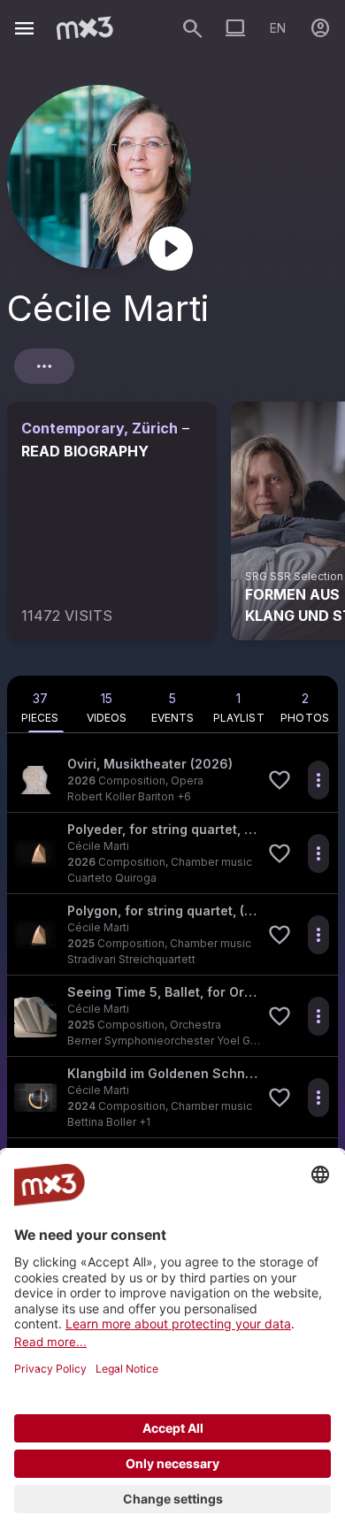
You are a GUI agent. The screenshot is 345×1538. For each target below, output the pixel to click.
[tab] (40, 704)
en (278, 27)
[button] (172, 779)
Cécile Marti (98, 846)
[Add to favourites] (279, 780)
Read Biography (85, 451)
